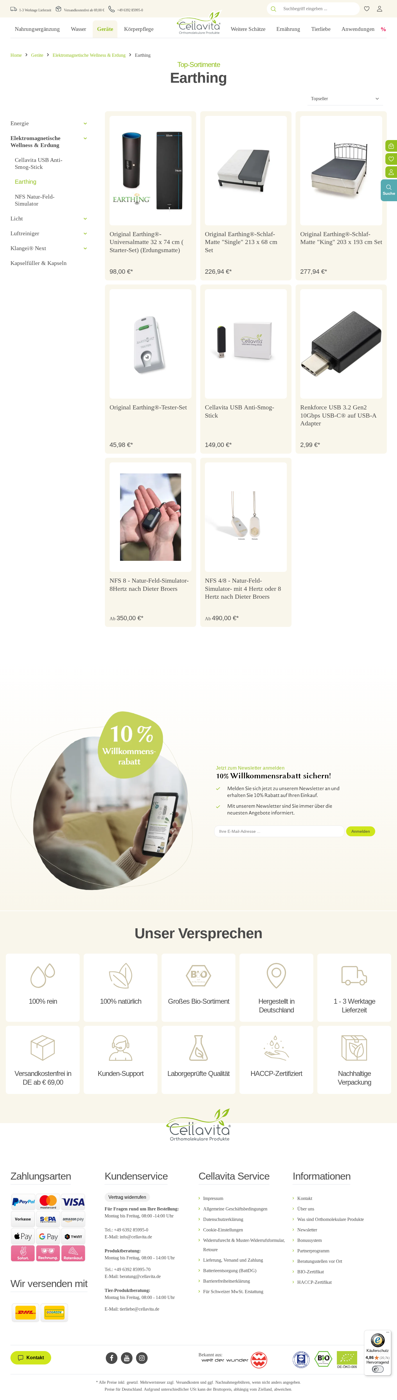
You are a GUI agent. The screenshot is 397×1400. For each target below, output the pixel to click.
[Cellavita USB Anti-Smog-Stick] (246, 344)
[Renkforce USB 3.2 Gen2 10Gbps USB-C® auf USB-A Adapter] (341, 344)
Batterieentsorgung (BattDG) (229, 1270)
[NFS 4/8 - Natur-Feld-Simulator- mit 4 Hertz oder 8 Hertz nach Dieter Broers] (246, 517)
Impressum (213, 1198)
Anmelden (360, 831)
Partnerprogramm (313, 1250)
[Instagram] (142, 1358)
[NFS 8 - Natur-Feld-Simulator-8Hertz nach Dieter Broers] (151, 517)
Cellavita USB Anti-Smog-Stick (239, 411)
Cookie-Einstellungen (223, 1229)
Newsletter (307, 1229)
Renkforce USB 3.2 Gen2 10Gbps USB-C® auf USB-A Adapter (338, 415)
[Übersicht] (391, 172)
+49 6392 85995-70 (133, 1269)
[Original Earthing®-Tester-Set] (151, 344)
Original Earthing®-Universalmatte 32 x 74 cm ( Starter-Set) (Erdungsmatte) (146, 242)
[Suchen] (273, 8)
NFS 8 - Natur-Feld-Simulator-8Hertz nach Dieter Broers (149, 584)
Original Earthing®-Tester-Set (148, 407)
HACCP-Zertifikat (314, 1282)
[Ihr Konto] (379, 9)
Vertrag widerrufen (127, 1197)
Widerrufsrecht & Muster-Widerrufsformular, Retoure (244, 1245)
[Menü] (387, 1333)
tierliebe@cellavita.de (139, 1309)
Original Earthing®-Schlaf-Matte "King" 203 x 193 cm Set (341, 238)
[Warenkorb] (391, 146)
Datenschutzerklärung (223, 1219)
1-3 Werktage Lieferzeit (35, 10)
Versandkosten (187, 1382)
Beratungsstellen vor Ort (319, 1261)
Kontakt (304, 1198)
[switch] (378, 1369)
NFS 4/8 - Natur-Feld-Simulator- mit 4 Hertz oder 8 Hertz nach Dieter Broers (243, 588)
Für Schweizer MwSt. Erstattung (233, 1291)
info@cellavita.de (136, 1236)
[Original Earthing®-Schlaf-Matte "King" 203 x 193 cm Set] (341, 170)
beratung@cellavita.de (140, 1276)
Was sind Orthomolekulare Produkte (330, 1219)
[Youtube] (127, 1358)
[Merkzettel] (391, 159)
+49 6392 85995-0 (130, 10)
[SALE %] (383, 29)
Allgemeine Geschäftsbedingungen (235, 1208)
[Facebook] (111, 1358)
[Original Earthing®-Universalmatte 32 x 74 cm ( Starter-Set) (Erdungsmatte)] (151, 170)
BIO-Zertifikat (310, 1271)
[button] (85, 123)
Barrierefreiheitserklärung (226, 1281)
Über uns (305, 1208)
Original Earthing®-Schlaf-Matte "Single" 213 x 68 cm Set (241, 242)
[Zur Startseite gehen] (198, 22)
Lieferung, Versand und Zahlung (233, 1260)
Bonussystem (309, 1240)
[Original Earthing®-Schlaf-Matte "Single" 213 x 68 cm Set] (246, 170)
